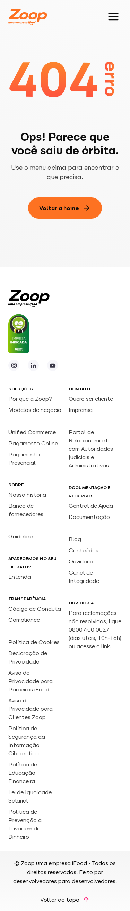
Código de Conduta (34, 608)
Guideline (20, 536)
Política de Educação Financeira (22, 772)
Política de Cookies (34, 641)
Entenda (19, 576)
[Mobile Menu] (113, 16)
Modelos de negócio (34, 409)
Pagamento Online (33, 443)
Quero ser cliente (91, 398)
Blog (75, 539)
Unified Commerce (32, 432)
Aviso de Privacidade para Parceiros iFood (30, 681)
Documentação (89, 516)
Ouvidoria (81, 561)
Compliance (24, 619)
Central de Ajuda (91, 505)
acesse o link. (94, 646)
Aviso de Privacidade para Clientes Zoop (30, 709)
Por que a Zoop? (30, 398)
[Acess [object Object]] (13, 365)
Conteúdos (83, 550)
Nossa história (27, 494)
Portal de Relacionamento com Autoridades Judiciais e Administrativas (91, 449)
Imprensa (81, 409)
